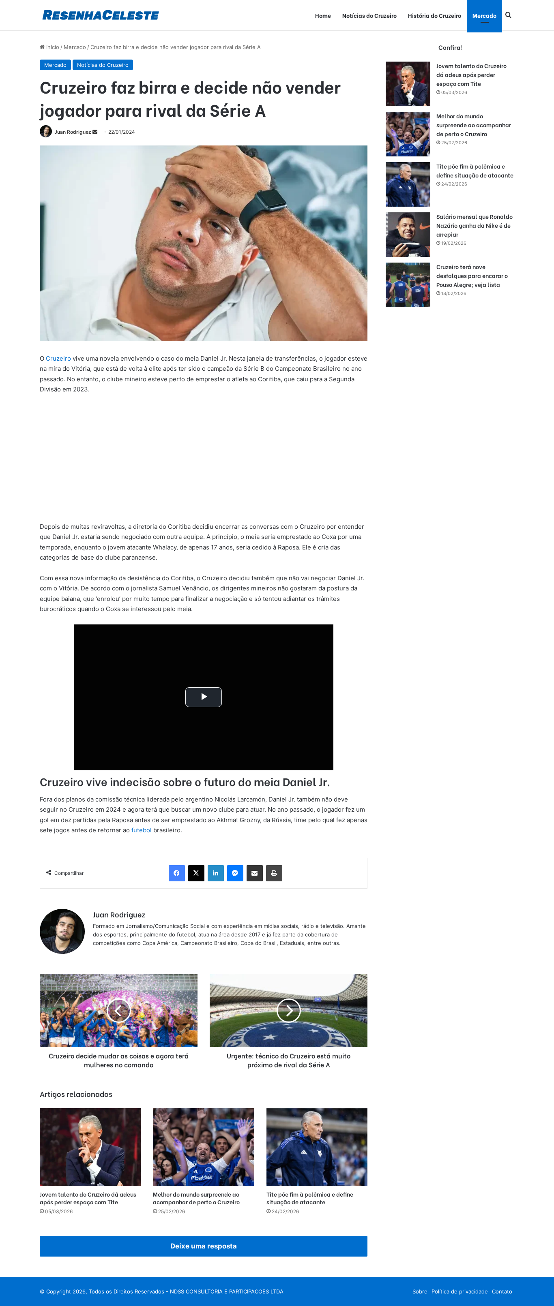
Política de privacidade (460, 1291)
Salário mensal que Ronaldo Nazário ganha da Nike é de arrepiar (474, 225)
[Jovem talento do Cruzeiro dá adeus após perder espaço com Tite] (90, 1147)
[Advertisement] (203, 461)
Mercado (484, 15)
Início (52, 47)
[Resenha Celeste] (100, 15)
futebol (141, 830)
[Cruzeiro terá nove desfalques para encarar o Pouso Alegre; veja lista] (408, 285)
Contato (502, 1291)
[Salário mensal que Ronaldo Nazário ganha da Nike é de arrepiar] (408, 234)
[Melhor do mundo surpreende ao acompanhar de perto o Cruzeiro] (203, 1147)
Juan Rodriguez (72, 132)
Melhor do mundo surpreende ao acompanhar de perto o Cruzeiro (196, 1198)
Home (323, 15)
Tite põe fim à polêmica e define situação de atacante (309, 1198)
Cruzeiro (58, 358)
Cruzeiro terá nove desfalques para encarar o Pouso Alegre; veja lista (472, 275)
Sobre (419, 1291)
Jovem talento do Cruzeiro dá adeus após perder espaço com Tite (88, 1198)
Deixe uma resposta (203, 1246)
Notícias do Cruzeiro (369, 15)
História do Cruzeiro (434, 15)
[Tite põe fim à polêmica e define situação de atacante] (316, 1147)
